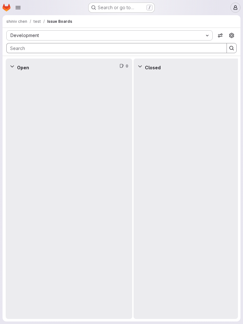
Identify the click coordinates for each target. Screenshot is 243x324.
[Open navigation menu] (18, 8)
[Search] (232, 48)
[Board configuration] (232, 35)
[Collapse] (12, 66)
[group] (69, 196)
